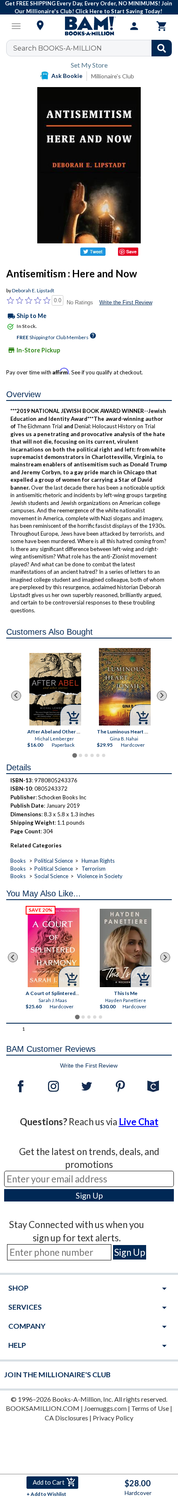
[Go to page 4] (92, 755)
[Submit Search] (162, 48)
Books (18, 860)
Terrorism (94, 868)
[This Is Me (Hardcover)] (126, 948)
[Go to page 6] (103, 755)
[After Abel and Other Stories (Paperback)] (55, 689)
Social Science (51, 876)
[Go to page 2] (80, 755)
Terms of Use (150, 1408)
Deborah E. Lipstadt (33, 290)
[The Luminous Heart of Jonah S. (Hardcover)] (125, 687)
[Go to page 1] (74, 755)
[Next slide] (162, 696)
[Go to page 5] (97, 755)
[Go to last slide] (16, 696)
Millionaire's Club (112, 76)
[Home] (89, 26)
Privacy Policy (113, 1418)
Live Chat (139, 1121)
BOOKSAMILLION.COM (42, 1408)
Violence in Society (100, 876)
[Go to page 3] (86, 755)
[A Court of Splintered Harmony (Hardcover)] (53, 947)
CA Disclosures (66, 1418)
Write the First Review (125, 302)
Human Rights (98, 860)
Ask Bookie (66, 75)
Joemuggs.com (105, 1408)
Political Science (53, 860)
